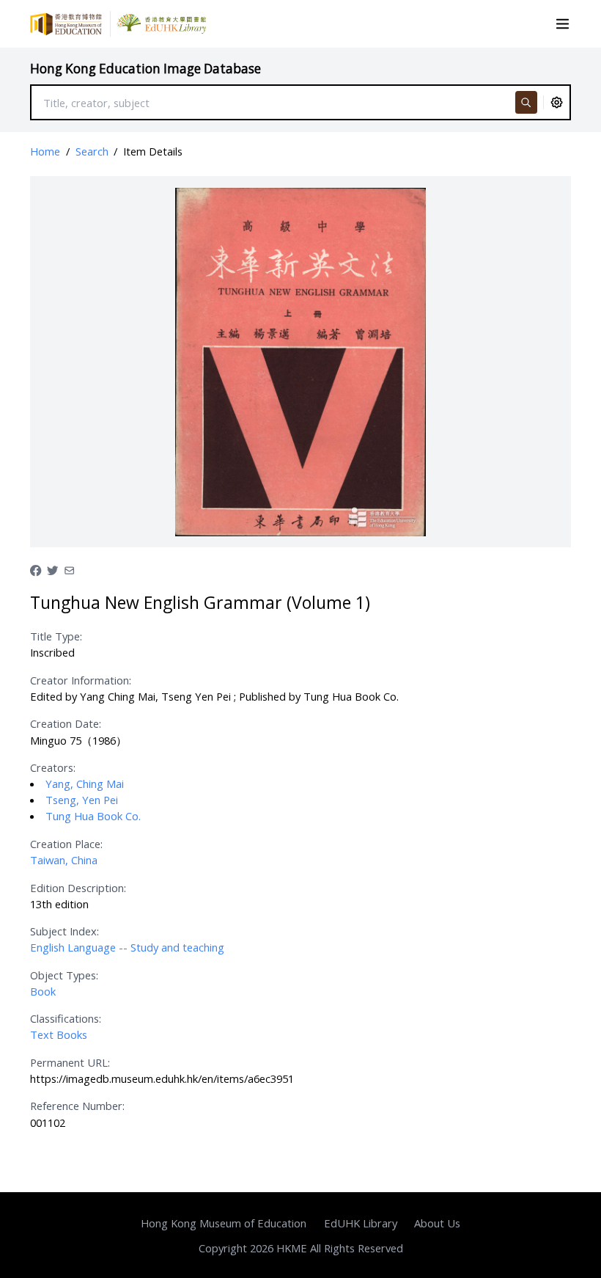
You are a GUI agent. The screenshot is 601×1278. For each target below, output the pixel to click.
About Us (437, 1223)
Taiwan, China (63, 859)
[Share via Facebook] (35, 569)
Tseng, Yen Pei (81, 799)
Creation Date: (65, 723)
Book (43, 991)
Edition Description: (78, 887)
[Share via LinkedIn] (69, 569)
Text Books (58, 1034)
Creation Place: (66, 843)
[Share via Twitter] (52, 569)
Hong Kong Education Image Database (145, 68)
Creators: (52, 767)
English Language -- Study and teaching (127, 947)
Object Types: (64, 975)
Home (45, 151)
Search (91, 151)
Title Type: (56, 636)
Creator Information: (80, 680)
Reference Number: (77, 1105)
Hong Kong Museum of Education (223, 1223)
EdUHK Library (360, 1223)
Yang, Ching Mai (84, 783)
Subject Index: (64, 931)
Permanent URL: (70, 1062)
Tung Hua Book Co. (93, 815)
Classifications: (65, 1018)
